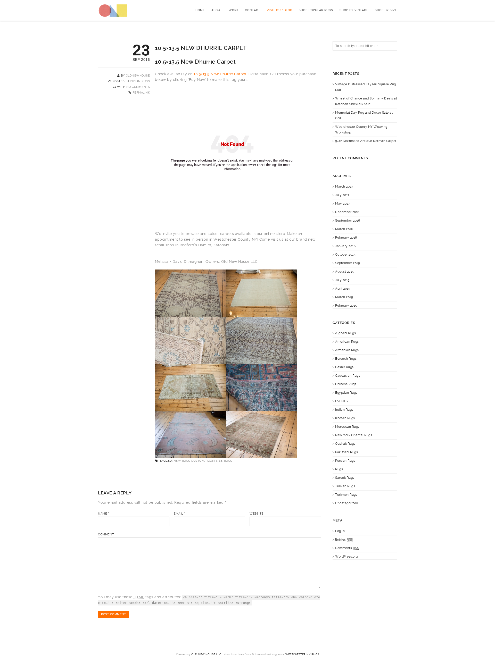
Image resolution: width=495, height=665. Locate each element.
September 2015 (347, 263)
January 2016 (345, 246)
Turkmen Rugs (346, 494)
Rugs (228, 460)
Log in (340, 531)
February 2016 (346, 237)
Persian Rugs (345, 460)
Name (103, 513)
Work (233, 10)
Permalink (141, 92)
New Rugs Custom (189, 460)
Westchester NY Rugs (302, 654)
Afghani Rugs (345, 333)
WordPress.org (346, 556)
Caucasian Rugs (347, 375)
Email (179, 513)
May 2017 (342, 203)
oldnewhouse (138, 75)
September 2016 (347, 220)
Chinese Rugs (345, 384)
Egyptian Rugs (346, 392)
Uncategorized (346, 503)
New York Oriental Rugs (353, 435)
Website (256, 513)
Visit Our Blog (279, 10)
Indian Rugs (140, 81)
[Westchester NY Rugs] (113, 10)
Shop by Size (386, 10)
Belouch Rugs (346, 358)
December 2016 (347, 212)
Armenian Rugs (347, 350)
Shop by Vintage (354, 10)
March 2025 (344, 186)
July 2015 (342, 280)
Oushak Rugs (345, 443)
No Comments (138, 87)
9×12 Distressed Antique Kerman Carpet (366, 141)
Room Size (214, 460)
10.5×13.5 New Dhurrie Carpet (220, 74)
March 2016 (344, 229)
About (216, 10)
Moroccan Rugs (347, 426)
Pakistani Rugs (346, 452)
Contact (252, 10)
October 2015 (345, 254)
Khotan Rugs (345, 418)
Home (200, 10)
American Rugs (347, 341)
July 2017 (342, 195)
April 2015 (342, 288)
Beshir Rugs (344, 367)
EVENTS (341, 401)
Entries (344, 539)
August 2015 (344, 271)
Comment (106, 534)
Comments (347, 548)
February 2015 (346, 305)
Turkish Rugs (345, 486)
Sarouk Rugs (344, 477)
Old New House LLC (206, 654)
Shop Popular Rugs (316, 10)
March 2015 (344, 297)
